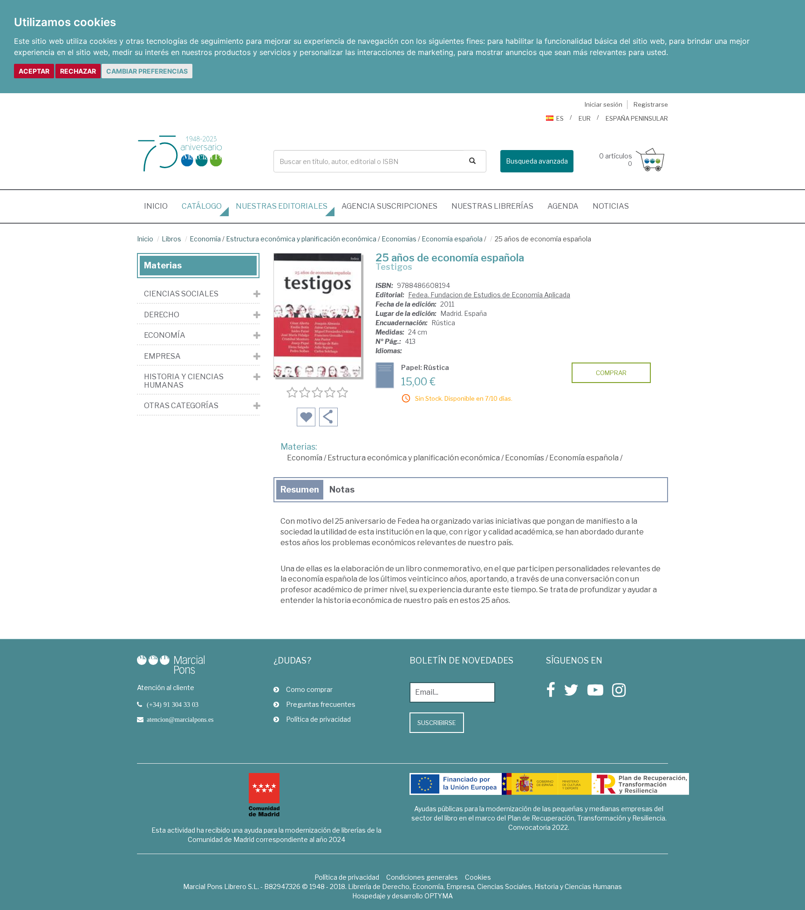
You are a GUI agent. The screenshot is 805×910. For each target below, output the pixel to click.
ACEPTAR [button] (34, 71)
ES (560, 118)
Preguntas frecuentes (320, 704)
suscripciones (389, 206)
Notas (342, 489)
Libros (171, 239)
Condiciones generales (422, 877)
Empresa (162, 356)
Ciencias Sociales (181, 294)
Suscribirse (436, 722)
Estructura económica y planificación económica (301, 239)
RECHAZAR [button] (78, 71)
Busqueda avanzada (537, 161)
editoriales (281, 206)
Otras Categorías (181, 406)
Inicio (159, 206)
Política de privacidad (318, 719)
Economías (399, 239)
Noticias (611, 206)
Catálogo (202, 206)
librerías (492, 206)
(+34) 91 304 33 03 (172, 704)
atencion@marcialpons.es (180, 719)
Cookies (478, 877)
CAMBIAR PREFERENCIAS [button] (147, 71)
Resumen (299, 489)
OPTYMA (438, 896)
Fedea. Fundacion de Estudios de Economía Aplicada (489, 295)
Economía (205, 239)
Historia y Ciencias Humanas (184, 381)
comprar (611, 372)
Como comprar (309, 689)
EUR (585, 118)
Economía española (452, 239)
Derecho (161, 315)
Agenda (563, 206)
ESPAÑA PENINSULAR (637, 118)
